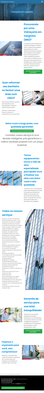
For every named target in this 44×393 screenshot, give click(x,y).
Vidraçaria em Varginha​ (8, 2)
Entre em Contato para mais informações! (33, 71)
